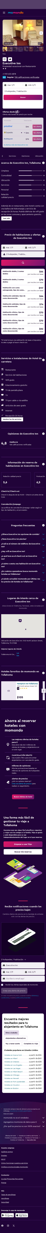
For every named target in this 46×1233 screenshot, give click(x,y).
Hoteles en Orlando (11, 1062)
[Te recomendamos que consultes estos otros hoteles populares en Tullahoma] (43, 673)
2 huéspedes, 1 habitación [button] (16, 91)
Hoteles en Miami (10, 1058)
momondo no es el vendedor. (16, 1118)
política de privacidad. (23, 997)
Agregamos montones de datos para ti (20, 1122)
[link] (23, 796)
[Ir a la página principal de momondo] (15, 12)
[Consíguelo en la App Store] (21, 1215)
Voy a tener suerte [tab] (13, 1044)
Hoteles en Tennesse (31, 1138)
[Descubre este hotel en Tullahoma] (43, 163)
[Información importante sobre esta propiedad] (43, 464)
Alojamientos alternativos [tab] (16, 1038)
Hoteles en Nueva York (13, 1055)
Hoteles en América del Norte (28, 1135)
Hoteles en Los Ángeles (13, 1065)
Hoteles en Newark (11, 1078)
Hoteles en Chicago (11, 1075)
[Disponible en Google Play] (7, 1215)
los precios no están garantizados (21, 1111)
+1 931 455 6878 (9, 74)
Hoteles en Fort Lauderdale (14, 1082)
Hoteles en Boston (11, 1088)
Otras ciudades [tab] (11, 1033)
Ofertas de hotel (10, 1135)
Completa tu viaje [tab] (31, 1044)
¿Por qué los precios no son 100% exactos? (22, 1126)
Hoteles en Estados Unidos (13, 1138)
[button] (4, 12)
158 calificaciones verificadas (27, 77)
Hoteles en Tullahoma (17, 1140)
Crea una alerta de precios (22, 784)
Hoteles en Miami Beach (13, 1072)
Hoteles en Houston (12, 1085)
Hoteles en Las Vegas (12, 1068)
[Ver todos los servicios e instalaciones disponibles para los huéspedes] (43, 360)
